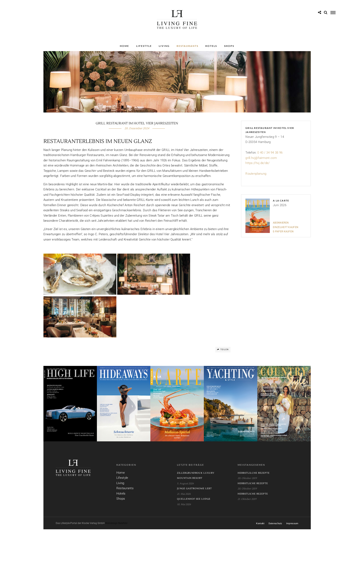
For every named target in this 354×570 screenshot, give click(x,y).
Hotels (211, 45)
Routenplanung (255, 173)
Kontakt (260, 523)
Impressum (292, 523)
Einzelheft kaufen (285, 227)
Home (124, 45)
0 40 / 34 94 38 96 (270, 152)
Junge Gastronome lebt (194, 488)
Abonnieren (281, 222)
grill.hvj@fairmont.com (261, 158)
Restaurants (187, 45)
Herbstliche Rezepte (253, 483)
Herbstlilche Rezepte (254, 472)
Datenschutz (275, 523)
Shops (229, 45)
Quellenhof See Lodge (193, 498)
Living (164, 45)
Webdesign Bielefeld (116, 523)
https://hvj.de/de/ (257, 163)
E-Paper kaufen (283, 231)
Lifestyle (144, 45)
